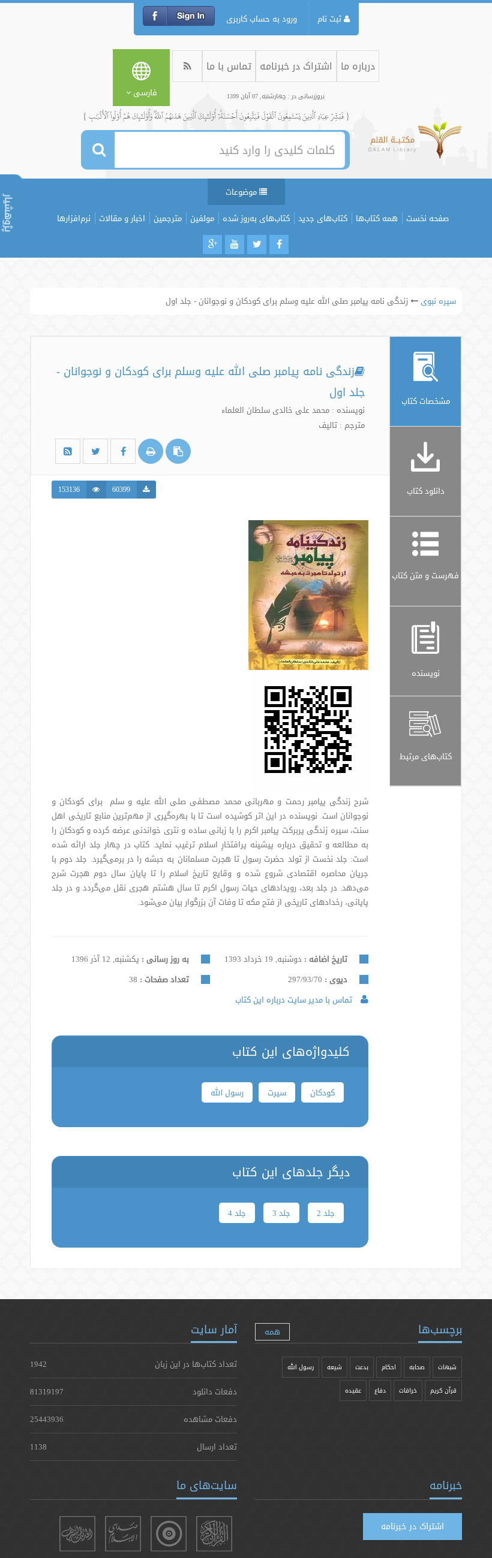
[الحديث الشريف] (77, 1533)
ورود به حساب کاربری (261, 18)
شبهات (447, 1367)
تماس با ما (228, 66)
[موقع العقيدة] (169, 1533)
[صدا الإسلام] (123, 1533)
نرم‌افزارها (74, 218)
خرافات (408, 1390)
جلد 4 (237, 1213)
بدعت (361, 1367)
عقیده (353, 1390)
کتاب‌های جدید (322, 218)
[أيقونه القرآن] (214, 1533)
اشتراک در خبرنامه (296, 66)
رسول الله (227, 1092)
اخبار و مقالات (122, 218)
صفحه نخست (427, 218)
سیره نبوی (438, 301)
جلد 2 (326, 1213)
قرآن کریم (443, 1390)
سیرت (277, 1092)
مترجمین (168, 218)
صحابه (417, 1367)
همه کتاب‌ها (377, 218)
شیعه (334, 1367)
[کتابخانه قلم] (415, 145)
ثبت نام (330, 18)
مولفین (202, 218)
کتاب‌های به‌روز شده (256, 218)
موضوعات (242, 192)
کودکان (322, 1092)
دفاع (380, 1390)
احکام (389, 1367)
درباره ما (358, 66)
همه (272, 1331)
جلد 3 (281, 1213)
